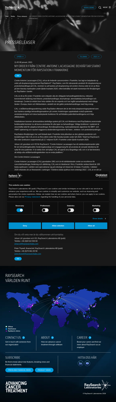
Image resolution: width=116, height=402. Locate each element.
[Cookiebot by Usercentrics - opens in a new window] (82, 175)
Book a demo (89, 7)
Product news (44, 370)
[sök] (100, 8)
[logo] (13, 7)
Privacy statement (32, 197)
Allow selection (58, 226)
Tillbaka (83, 57)
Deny (25, 226)
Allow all (91, 226)
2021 (95, 57)
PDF (18, 76)
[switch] (45, 210)
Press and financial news (19, 370)
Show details (98, 218)
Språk (19, 57)
